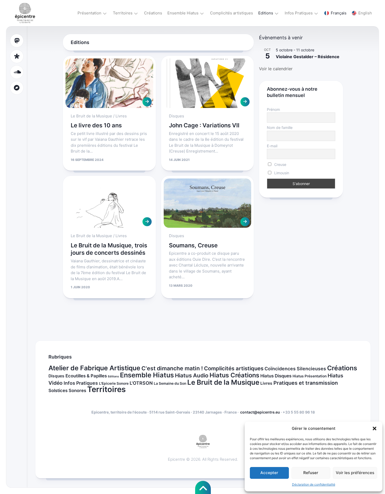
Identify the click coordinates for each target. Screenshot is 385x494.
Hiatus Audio (191, 375)
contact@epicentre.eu (260, 412)
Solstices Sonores (67, 390)
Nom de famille (280, 127)
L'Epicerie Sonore (114, 383)
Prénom (273, 109)
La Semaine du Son (170, 383)
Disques (176, 115)
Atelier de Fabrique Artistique (94, 368)
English (365, 12)
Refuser (310, 472)
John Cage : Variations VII (204, 125)
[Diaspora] (16, 56)
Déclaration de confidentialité (313, 484)
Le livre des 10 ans (96, 125)
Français (338, 12)
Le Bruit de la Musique (91, 115)
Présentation (89, 12)
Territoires (123, 12)
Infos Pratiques (299, 12)
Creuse (279, 164)
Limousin (281, 173)
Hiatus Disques (276, 375)
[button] (374, 428)
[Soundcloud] (16, 72)
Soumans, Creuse (193, 245)
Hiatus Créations (234, 375)
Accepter (269, 472)
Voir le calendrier (276, 68)
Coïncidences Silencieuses (295, 368)
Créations (153, 12)
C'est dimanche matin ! (172, 368)
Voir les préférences (355, 472)
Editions (265, 12)
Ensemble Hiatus (183, 12)
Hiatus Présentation (310, 376)
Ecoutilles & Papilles (86, 375)
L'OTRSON (141, 383)
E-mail (272, 146)
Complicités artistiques (231, 12)
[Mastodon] (16, 40)
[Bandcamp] (16, 87)
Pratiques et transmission (305, 383)
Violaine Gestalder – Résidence (307, 56)
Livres (121, 115)
